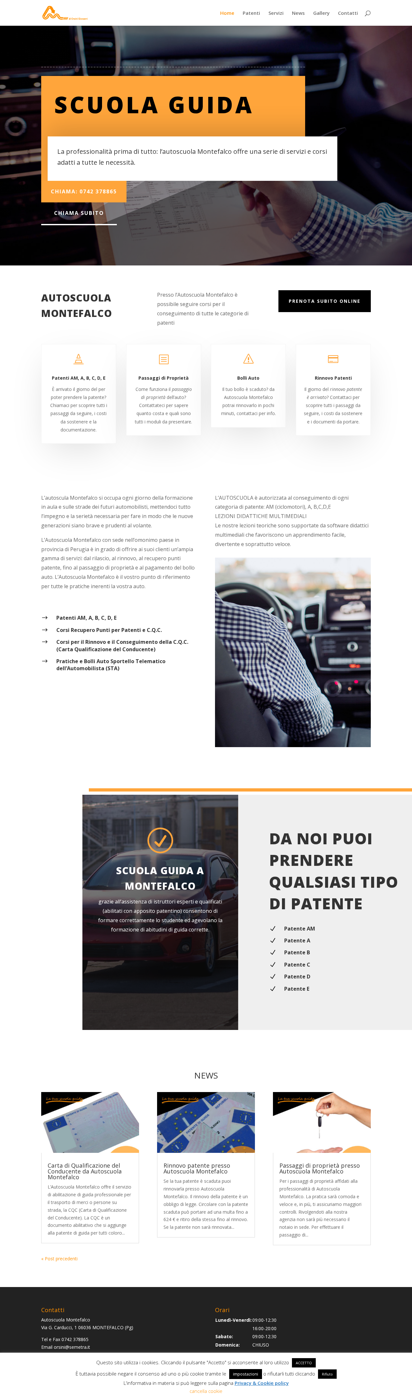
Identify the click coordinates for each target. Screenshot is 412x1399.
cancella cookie (206, 1391)
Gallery (321, 13)
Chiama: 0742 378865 (84, 191)
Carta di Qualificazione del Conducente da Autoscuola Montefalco (85, 1171)
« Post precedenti (59, 1258)
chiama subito (79, 213)
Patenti (251, 13)
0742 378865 (75, 1339)
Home (227, 13)
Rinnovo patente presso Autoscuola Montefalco (197, 1168)
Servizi (276, 13)
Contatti (348, 13)
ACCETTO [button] (304, 1362)
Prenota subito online (324, 301)
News (298, 13)
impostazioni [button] (245, 1374)
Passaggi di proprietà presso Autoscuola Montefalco (319, 1168)
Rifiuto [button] (327, 1374)
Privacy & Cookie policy (262, 1383)
